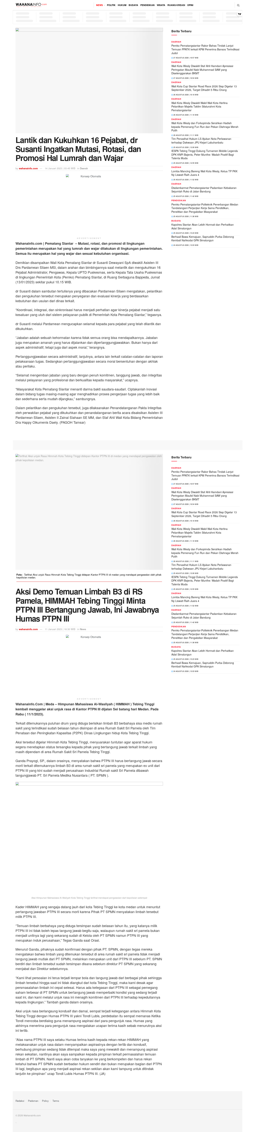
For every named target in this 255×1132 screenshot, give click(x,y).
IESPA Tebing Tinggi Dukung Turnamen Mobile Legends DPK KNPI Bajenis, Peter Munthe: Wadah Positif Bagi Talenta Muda (204, 154)
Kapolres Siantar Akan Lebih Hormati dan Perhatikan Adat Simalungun (202, 226)
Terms (55, 1101)
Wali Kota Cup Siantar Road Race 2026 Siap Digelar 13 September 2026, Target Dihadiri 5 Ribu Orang (204, 88)
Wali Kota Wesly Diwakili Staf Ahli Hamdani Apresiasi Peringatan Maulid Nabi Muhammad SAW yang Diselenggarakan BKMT (202, 69)
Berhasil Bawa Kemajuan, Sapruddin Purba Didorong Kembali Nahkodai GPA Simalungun (202, 238)
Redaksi (19, 1101)
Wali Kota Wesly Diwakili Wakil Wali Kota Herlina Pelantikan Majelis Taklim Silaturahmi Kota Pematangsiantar (199, 106)
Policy (45, 1101)
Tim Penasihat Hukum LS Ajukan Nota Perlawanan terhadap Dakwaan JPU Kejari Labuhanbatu (201, 140)
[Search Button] (238, 5)
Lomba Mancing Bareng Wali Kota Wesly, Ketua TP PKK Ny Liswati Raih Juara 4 (204, 173)
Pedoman (33, 1101)
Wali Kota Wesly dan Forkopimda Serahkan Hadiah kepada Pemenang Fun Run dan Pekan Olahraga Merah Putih (204, 126)
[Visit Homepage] (31, 5)
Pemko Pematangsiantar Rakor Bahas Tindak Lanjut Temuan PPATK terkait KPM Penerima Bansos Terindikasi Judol (205, 49)
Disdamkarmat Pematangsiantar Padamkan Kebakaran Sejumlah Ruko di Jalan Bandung (204, 189)
